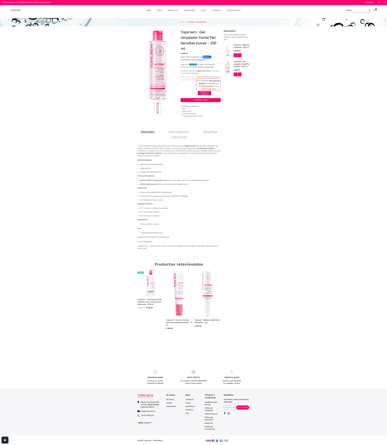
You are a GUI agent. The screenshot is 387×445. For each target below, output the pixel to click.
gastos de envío (204, 71)
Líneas (187, 403)
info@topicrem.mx (148, 411)
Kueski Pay (209, 423)
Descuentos (171, 406)
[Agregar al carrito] (236, 55)
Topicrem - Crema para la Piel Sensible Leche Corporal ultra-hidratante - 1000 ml (150, 301)
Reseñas (210, 132)
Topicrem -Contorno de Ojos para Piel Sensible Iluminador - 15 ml (179, 322)
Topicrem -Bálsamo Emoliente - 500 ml (241, 46)
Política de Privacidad (209, 409)
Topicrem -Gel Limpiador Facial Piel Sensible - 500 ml (241, 64)
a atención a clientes (155, 383)
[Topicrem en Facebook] (379, 2)
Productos (189, 399)
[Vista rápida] (240, 55)
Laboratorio (190, 406)
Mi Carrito (170, 399)
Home (182, 22)
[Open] (5, 440)
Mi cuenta (369, 2)
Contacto (189, 410)
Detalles (147, 132)
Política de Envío (211, 414)
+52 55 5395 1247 (147, 415)
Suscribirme (243, 407)
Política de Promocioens (210, 427)
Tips (187, 413)
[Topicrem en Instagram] (384, 2)
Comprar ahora (200, 100)
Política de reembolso (209, 418)
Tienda (169, 403)
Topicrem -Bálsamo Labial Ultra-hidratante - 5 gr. (207, 321)
